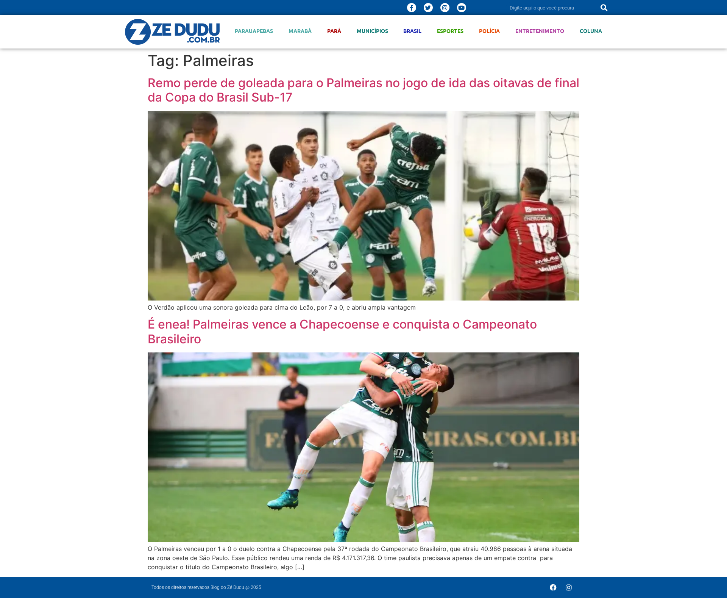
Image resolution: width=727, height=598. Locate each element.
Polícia (489, 31)
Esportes (450, 31)
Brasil (412, 31)
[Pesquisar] (604, 7)
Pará (334, 31)
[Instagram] (444, 7)
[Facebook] (553, 587)
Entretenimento (539, 31)
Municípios (372, 31)
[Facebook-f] (411, 7)
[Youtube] (461, 7)
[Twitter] (428, 7)
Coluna (591, 31)
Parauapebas (254, 31)
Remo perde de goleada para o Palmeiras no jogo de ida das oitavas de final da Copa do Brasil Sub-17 (363, 90)
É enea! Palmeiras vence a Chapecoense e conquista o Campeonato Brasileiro (342, 331)
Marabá (300, 31)
